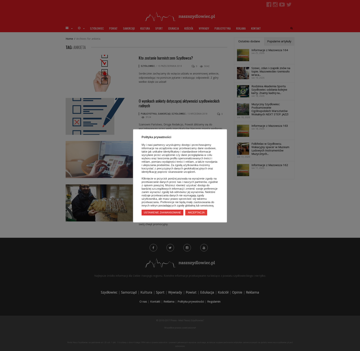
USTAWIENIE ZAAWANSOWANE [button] (162, 212)
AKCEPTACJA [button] (196, 212)
